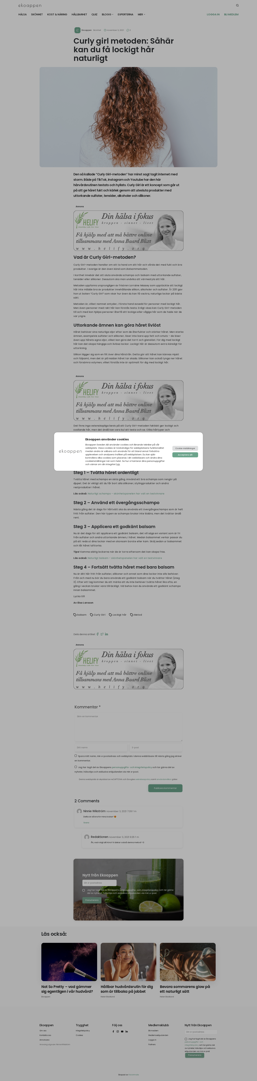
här (118, 464)
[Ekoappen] (70, 451)
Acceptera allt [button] (185, 454)
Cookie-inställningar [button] (185, 448)
